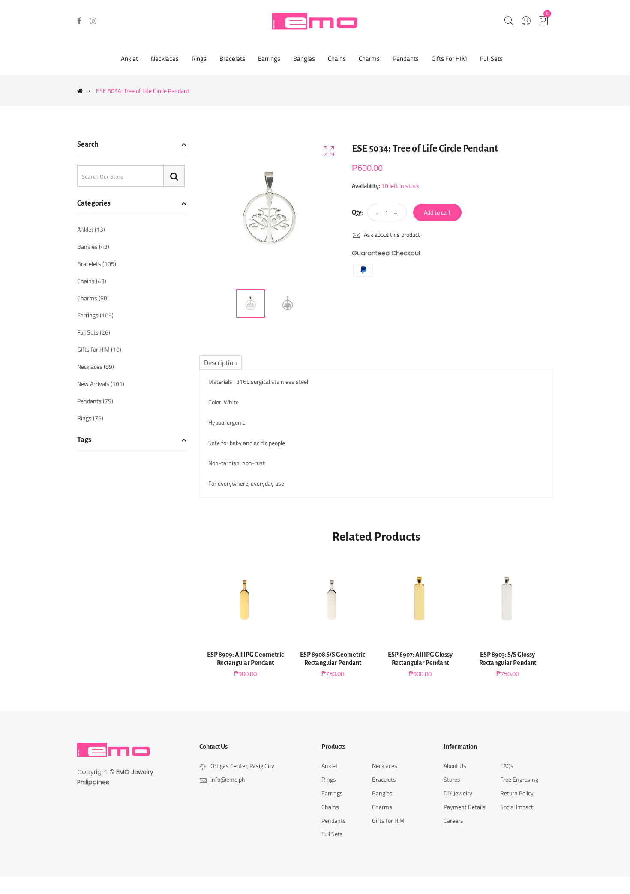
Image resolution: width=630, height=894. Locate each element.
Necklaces (165, 58)
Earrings (269, 58)
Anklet (129, 58)
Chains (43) (91, 280)
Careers (453, 820)
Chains (337, 58)
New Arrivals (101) (100, 383)
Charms (369, 58)
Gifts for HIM (449, 58)
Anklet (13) (91, 230)
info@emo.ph (227, 779)
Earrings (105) (95, 315)
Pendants (406, 58)
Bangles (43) (93, 246)
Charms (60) (93, 297)
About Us (455, 765)
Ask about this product (391, 234)
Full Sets (491, 58)
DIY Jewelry (458, 793)
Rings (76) (90, 417)
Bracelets (232, 58)
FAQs (506, 765)
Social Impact (516, 806)
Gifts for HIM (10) (99, 349)
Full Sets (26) (93, 332)
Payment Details (465, 806)
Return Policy (517, 793)
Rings (199, 58)
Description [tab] (220, 362)
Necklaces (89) (95, 366)
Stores (452, 779)
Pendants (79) (95, 400)
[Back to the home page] (80, 91)
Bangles (304, 58)
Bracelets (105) (96, 263)
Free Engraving (519, 779)
